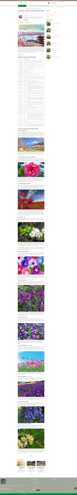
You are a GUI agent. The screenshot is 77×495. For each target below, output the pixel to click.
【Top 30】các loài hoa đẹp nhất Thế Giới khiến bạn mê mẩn (43, 467)
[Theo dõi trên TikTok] (57, 0)
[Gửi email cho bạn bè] (31, 456)
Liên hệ (44, 5)
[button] (22, 6)
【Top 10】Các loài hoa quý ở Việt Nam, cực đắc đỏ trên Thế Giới (34, 467)
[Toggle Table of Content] (23, 54)
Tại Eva (33, 181)
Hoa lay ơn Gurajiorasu (21, 88)
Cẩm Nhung (48, 16)
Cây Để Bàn (48, 13)
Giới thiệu (36, 5)
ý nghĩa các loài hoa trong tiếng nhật (35, 28)
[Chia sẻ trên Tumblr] (32, 456)
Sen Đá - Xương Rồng (50, 15)
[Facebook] (24, 20)
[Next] (45, 466)
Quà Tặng (48, 12)
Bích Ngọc (26, 15)
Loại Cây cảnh (22, 8)
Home (30, 5)
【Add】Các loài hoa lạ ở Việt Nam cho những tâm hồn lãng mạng (24, 467)
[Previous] (16, 466)
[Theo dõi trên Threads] (58, 0)
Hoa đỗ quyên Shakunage (22, 78)
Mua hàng (39, 5)
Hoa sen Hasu (22, 104)
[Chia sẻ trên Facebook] (29, 456)
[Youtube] (27, 20)
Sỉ (32, 5)
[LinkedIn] (26, 20)
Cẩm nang (47, 5)
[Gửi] (48, 3)
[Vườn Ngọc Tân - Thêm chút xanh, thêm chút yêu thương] (23, 3)
